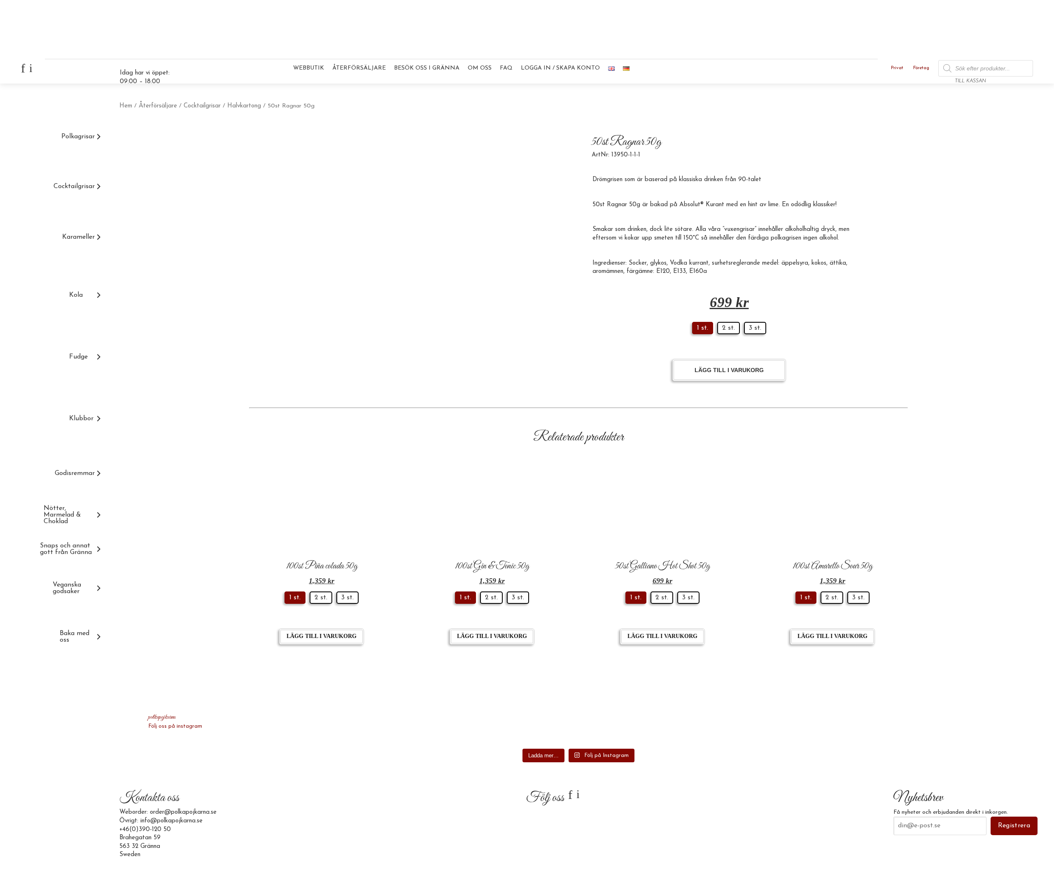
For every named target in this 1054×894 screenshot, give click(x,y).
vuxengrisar (739, 229)
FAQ (506, 68)
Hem (125, 106)
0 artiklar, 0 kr (1012, 71)
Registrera (1014, 825)
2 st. (728, 328)
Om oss (480, 68)
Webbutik (308, 68)
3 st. (755, 328)
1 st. (702, 328)
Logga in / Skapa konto (560, 68)
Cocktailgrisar (202, 106)
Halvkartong (244, 106)
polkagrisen (787, 238)
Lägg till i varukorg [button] (322, 636)
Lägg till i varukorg (729, 370)
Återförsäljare (359, 68)
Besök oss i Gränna (426, 68)
